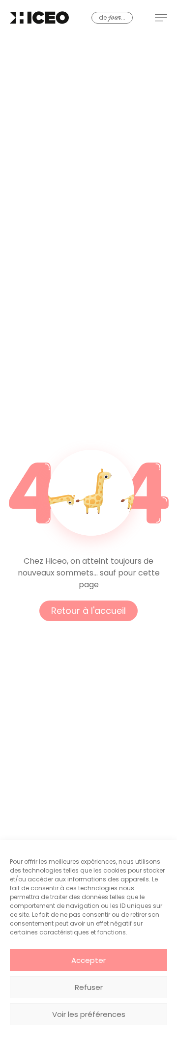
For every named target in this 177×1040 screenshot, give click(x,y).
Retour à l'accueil (88, 610)
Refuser (89, 987)
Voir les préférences (88, 1014)
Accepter (88, 960)
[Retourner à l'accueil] (39, 18)
